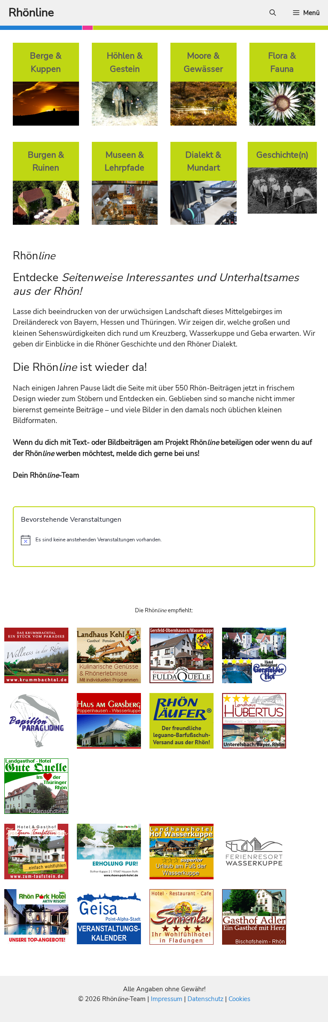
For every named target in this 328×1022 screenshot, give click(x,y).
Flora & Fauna (282, 62)
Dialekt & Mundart (203, 161)
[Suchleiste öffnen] (272, 13)
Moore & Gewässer (203, 62)
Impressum (167, 999)
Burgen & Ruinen (46, 161)
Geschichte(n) (282, 155)
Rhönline (31, 13)
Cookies (239, 999)
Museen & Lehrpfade (124, 161)
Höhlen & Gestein (125, 62)
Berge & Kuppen (46, 62)
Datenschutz (205, 999)
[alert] (164, 540)
